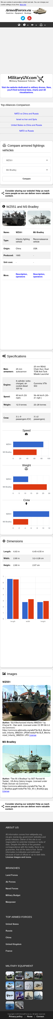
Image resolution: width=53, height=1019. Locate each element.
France (9, 950)
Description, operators (22, 275)
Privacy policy (15, 1016)
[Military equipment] (34, 24)
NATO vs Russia (26, 130)
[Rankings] (26, 24)
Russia (9, 930)
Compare (27, 179)
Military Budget (13, 895)
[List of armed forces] (19, 24)
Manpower (11, 901)
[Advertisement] (26, 51)
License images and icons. (19, 857)
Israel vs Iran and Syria (26, 119)
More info (23, 4)
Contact (40, 1016)
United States (12, 924)
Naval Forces (12, 888)
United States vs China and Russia (26, 125)
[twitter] (22, 19)
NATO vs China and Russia (26, 113)
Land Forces (12, 875)
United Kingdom (13, 944)
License (32, 735)
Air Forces (11, 881)
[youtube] (29, 19)
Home (30, 1016)
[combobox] (26, 160)
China (8, 937)
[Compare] (43, 24)
